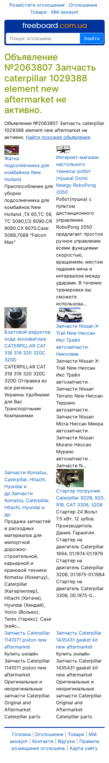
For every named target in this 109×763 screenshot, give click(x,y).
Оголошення (83, 5)
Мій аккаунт (65, 12)
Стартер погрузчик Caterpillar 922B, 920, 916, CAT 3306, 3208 (80, 498)
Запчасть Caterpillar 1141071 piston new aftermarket (27, 640)
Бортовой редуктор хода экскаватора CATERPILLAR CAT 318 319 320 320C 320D (27, 346)
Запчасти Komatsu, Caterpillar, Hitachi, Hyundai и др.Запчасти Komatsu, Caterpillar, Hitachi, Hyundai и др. (27, 493)
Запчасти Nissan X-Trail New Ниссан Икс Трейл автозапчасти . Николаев (78, 340)
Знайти (91, 38)
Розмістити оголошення (37, 5)
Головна (21, 734)
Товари (38, 12)
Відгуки (66, 741)
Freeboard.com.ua (54, 25)
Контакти (42, 741)
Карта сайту (84, 748)
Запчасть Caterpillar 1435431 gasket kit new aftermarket (79, 640)
